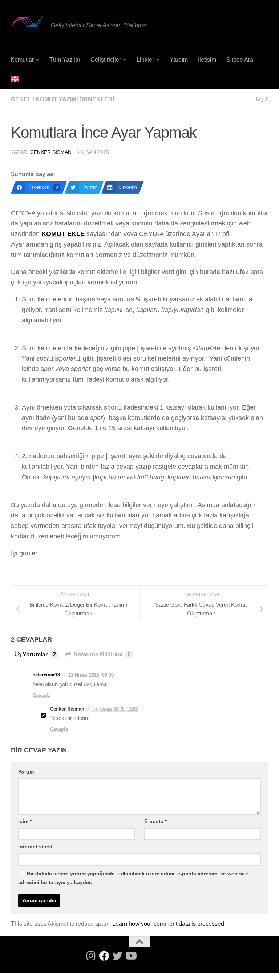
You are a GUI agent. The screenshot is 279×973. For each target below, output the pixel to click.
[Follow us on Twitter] (117, 956)
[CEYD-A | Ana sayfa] (27, 21)
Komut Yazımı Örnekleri (75, 99)
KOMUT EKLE (63, 233)
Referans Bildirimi (102, 654)
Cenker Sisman (51, 152)
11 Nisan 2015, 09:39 (90, 675)
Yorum (26, 772)
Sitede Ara (239, 60)
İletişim (207, 60)
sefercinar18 (46, 674)
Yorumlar (39, 654)
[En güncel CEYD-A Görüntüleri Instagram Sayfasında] (91, 956)
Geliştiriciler (105, 60)
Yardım (179, 60)
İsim (25, 821)
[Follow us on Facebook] (104, 956)
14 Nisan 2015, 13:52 (114, 709)
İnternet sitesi (35, 847)
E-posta (155, 821)
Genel (21, 99)
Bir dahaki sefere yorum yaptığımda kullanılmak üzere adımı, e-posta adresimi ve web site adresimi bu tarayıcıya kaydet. (133, 878)
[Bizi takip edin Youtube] (130, 956)
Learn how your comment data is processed (168, 924)
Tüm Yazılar (64, 60)
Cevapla (41, 695)
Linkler (145, 60)
